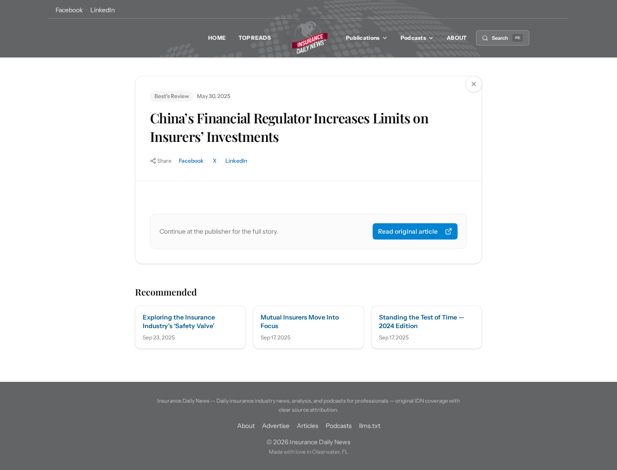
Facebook (69, 10)
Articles (307, 426)
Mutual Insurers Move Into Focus (300, 321)
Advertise (276, 426)
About (457, 37)
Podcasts (413, 37)
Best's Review (171, 96)
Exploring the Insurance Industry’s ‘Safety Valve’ (179, 321)
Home (217, 37)
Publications (363, 37)
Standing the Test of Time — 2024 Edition (421, 321)
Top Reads (254, 37)
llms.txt (369, 426)
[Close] (474, 84)
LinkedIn (102, 10)
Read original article (408, 231)
